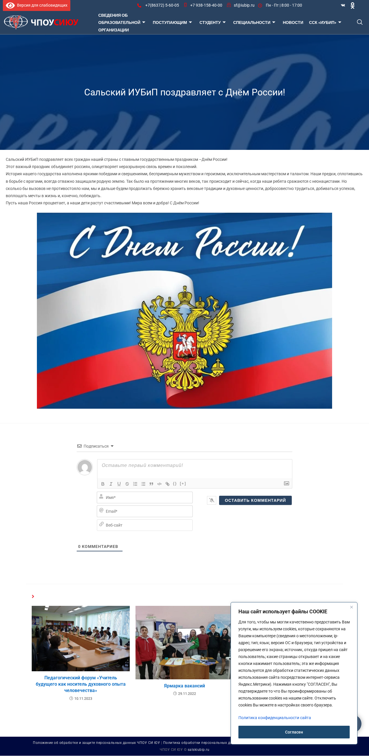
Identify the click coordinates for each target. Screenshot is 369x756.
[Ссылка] (167, 483)
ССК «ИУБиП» (322, 22)
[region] (294, 673)
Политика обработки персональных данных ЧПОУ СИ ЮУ (214, 743)
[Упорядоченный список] (135, 483)
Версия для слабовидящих (41, 5)
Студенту (210, 22)
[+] (183, 483)
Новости (293, 22)
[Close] (351, 607)
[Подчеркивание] (119, 483)
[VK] (343, 5)
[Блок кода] (159, 483)
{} (175, 483)
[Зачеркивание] (127, 483)
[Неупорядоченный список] (143, 483)
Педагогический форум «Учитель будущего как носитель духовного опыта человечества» (81, 684)
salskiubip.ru (199, 750)
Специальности (251, 22)
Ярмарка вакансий (184, 686)
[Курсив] (111, 483)
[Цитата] (151, 483)
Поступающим (170, 22)
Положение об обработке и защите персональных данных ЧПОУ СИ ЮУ (96, 743)
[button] (360, 23)
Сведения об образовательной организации (119, 22)
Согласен (294, 732)
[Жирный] (103, 483)
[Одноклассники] (353, 5)
